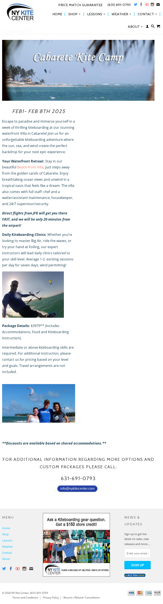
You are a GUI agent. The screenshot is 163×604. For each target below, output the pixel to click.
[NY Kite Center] (20, 12)
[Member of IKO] (134, 576)
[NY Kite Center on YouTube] (147, 5)
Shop (74, 14)
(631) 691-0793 (39, 593)
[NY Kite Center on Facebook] (141, 5)
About (135, 27)
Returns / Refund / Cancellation (81, 597)
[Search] (153, 27)
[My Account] (147, 27)
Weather (121, 14)
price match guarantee (80, 5)
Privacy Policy (51, 597)
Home (57, 14)
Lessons (96, 14)
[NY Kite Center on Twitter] (136, 5)
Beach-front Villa (30, 167)
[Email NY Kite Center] (158, 5)
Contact (147, 14)
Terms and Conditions (25, 597)
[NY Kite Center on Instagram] (152, 5)
